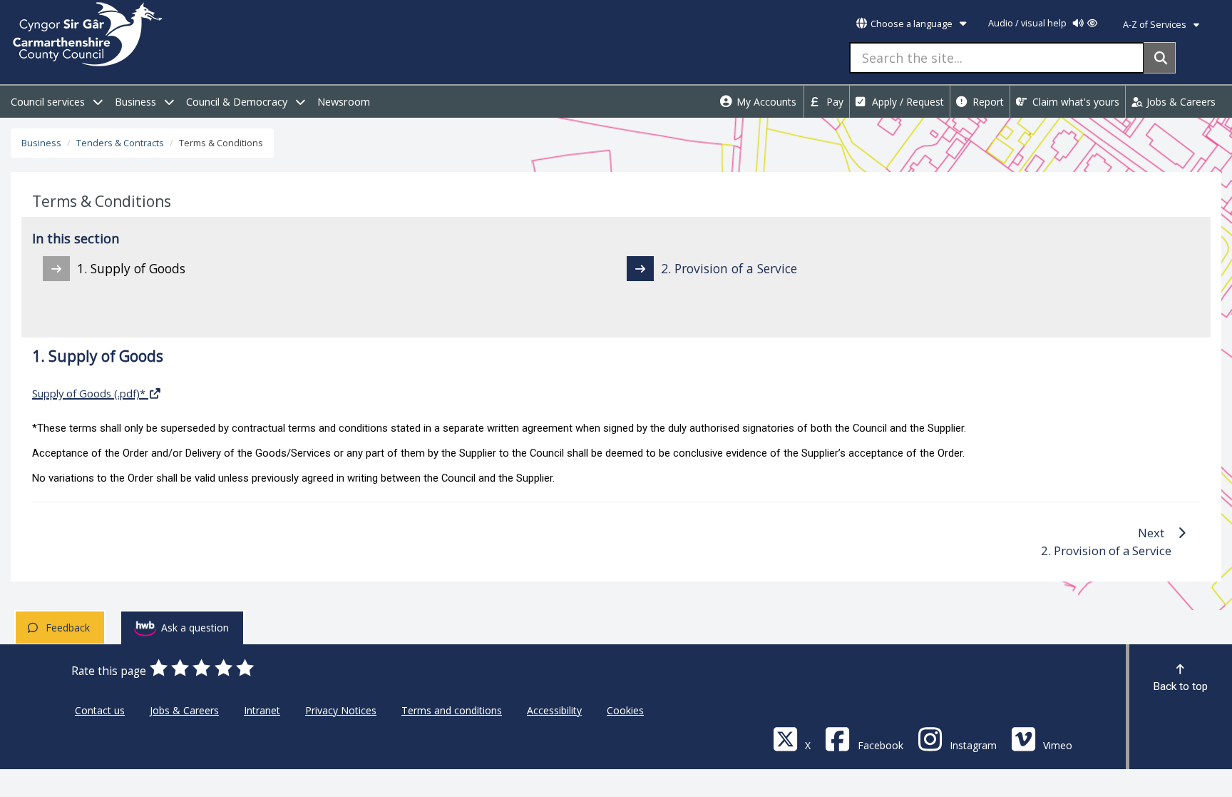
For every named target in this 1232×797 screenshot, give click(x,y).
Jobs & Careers (1180, 101)
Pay (833, 101)
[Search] (1160, 57)
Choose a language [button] (911, 24)
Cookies (625, 710)
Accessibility (554, 710)
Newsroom (343, 101)
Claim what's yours (1074, 101)
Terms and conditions (451, 710)
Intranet (262, 710)
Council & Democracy (238, 101)
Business (137, 101)
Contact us (100, 710)
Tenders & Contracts (120, 143)
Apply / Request (906, 101)
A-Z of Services (1156, 25)
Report (987, 101)
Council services (49, 101)
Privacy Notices (340, 710)
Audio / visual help (1028, 23)
